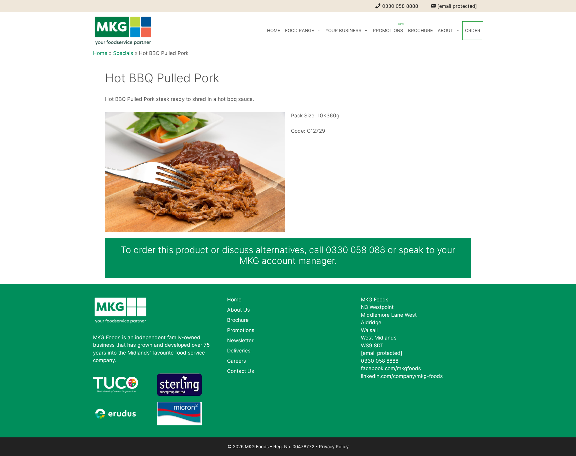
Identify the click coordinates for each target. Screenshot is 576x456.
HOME (273, 30)
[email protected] (381, 353)
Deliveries (238, 351)
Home (100, 53)
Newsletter (240, 340)
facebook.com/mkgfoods (391, 368)
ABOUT (445, 30)
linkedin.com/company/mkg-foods (402, 376)
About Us (238, 310)
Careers (236, 361)
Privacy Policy (334, 446)
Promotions (240, 330)
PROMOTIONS (388, 30)
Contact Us (240, 371)
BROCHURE (420, 30)
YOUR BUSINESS (344, 30)
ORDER (472, 30)
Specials (123, 53)
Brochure (238, 320)
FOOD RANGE (299, 30)
